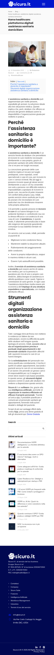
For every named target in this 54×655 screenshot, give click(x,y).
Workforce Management (20, 601)
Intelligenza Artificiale (19, 597)
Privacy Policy (39, 652)
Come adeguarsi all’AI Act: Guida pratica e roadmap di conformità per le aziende (30, 469)
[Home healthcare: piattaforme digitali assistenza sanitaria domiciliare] (27, 54)
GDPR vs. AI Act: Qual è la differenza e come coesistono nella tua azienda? (31, 503)
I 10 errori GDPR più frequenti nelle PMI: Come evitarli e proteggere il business (31, 491)
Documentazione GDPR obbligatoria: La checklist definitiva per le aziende (31, 444)
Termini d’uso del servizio (21, 607)
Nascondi (20, 81)
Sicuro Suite (15, 590)
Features (14, 594)
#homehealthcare (17, 75)
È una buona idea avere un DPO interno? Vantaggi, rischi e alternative (30, 456)
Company (14, 587)
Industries (14, 604)
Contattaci (15, 584)
